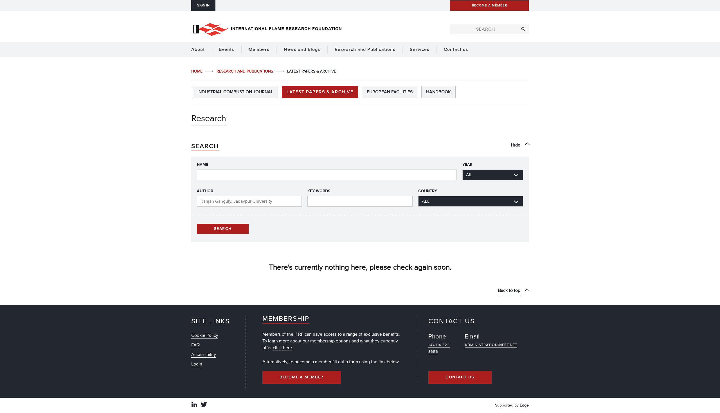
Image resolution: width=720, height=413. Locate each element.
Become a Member (301, 377)
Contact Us (460, 377)
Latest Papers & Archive (320, 92)
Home (197, 71)
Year (467, 164)
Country (427, 191)
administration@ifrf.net (491, 345)
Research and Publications (245, 71)
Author (205, 191)
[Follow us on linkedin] (194, 405)
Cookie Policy (204, 335)
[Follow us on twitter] (204, 405)
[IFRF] (267, 28)
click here (282, 348)
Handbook (438, 92)
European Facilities (390, 92)
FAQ (195, 345)
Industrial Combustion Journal (235, 92)
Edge (524, 405)
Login (196, 364)
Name (202, 164)
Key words (318, 191)
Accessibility (203, 354)
